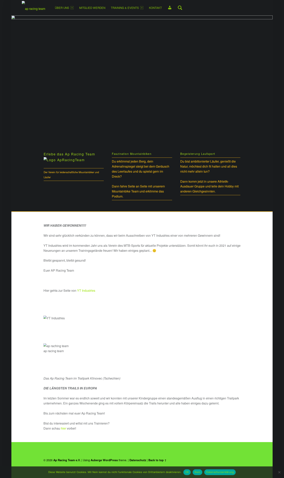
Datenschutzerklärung (220, 472)
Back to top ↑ (157, 460)
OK (187, 472)
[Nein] (279, 472)
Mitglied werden (92, 8)
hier (63, 428)
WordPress (110, 460)
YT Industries (86, 290)
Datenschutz (137, 460)
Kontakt (155, 8)
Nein (197, 472)
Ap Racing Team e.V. (67, 460)
